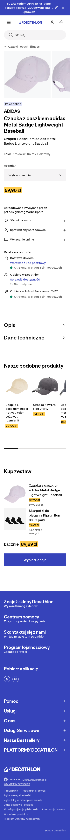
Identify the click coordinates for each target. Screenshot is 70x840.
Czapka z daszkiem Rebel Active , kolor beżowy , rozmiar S (16, 412)
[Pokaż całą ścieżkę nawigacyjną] (5, 46)
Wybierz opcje (35, 560)
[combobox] (35, 175)
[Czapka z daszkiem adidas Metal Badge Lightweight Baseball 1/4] (27, 74)
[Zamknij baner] (63, 8)
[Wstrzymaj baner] (57, 8)
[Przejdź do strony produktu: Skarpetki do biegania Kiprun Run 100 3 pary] (15, 519)
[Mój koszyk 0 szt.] (61, 22)
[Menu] (8, 22)
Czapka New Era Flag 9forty (44, 406)
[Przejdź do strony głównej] (30, 22)
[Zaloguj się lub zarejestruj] (52, 22)
